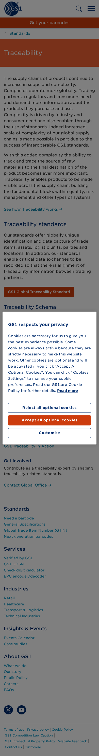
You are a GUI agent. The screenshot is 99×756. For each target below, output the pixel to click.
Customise (49, 433)
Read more (67, 391)
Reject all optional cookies (49, 408)
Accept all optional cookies (49, 420)
